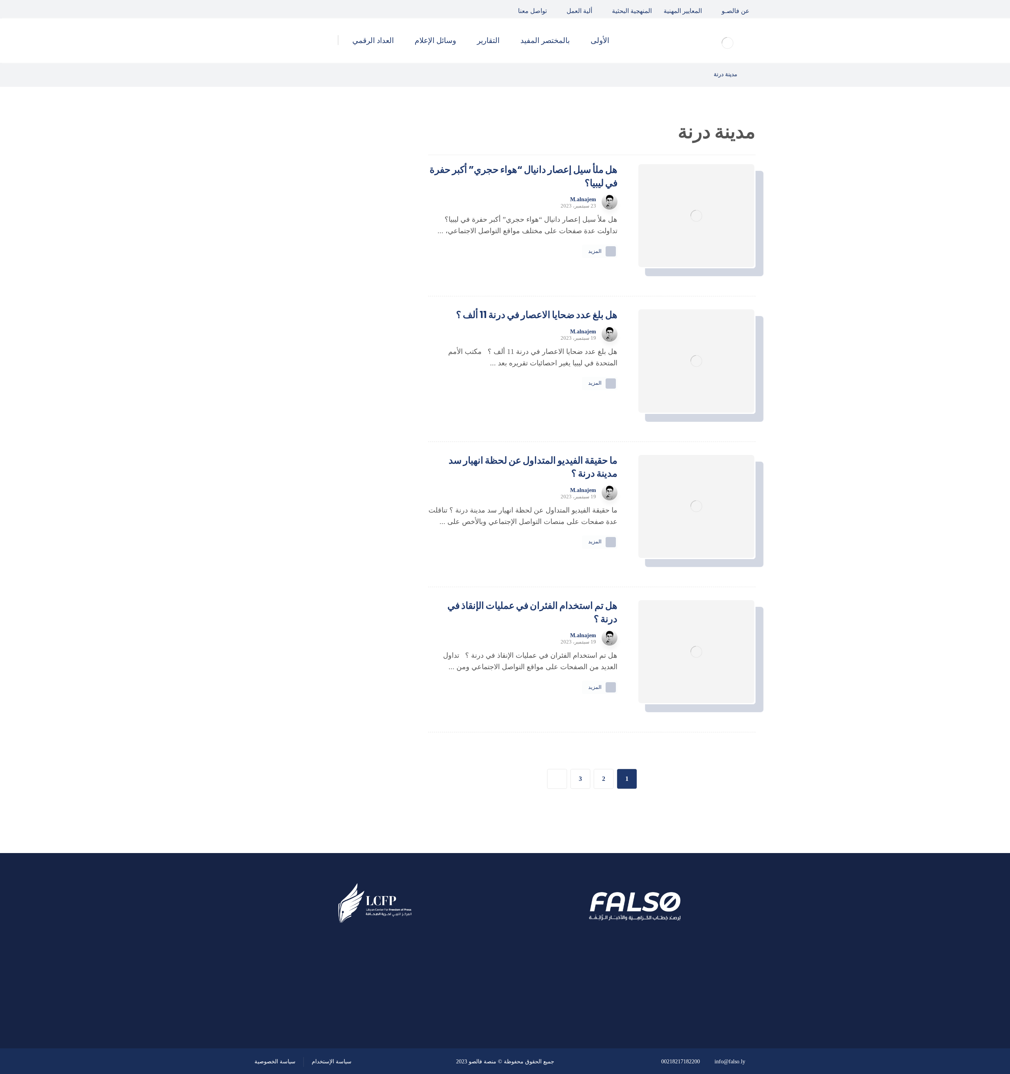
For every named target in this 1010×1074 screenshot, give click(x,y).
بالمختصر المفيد (356, 459)
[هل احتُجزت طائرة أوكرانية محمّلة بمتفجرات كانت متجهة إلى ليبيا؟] (381, 334)
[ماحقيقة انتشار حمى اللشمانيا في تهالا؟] (381, 214)
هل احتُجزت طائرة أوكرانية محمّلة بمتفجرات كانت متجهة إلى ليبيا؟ (314, 334)
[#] (397, 1005)
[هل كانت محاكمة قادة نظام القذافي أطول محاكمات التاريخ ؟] (381, 254)
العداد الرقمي (359, 522)
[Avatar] (609, 202)
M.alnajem (583, 199)
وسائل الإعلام (359, 501)
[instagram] (263, 9)
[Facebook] (300, 9)
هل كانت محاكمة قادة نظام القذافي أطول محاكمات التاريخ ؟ (313, 254)
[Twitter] (282, 9)
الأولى (370, 438)
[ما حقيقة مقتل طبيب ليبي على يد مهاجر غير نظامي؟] (381, 294)
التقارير (368, 480)
